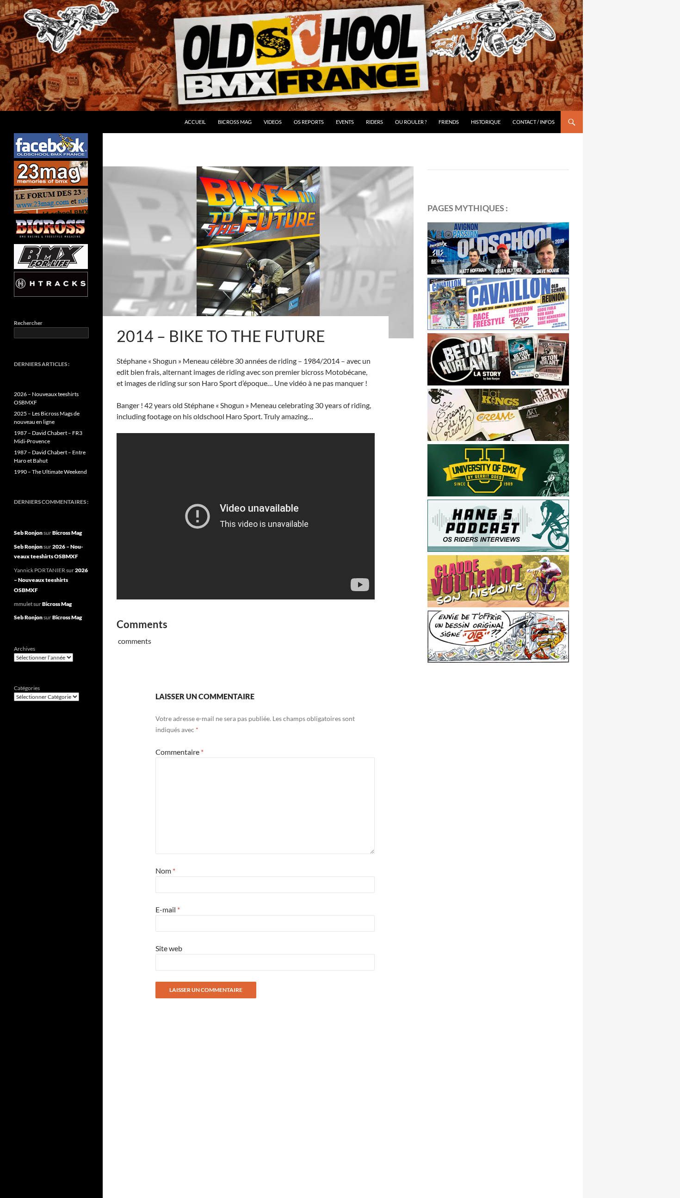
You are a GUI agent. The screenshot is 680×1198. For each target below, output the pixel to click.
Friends (449, 122)
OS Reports (309, 122)
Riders (374, 122)
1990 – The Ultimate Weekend (50, 471)
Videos (273, 122)
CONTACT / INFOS (534, 122)
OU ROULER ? (411, 122)
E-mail (167, 909)
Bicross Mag (235, 122)
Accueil (195, 122)
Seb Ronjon (28, 532)
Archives (24, 648)
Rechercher (28, 322)
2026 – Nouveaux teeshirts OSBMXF (51, 580)
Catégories (27, 688)
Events (345, 122)
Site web (168, 948)
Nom (165, 870)
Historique (486, 122)
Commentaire (179, 751)
